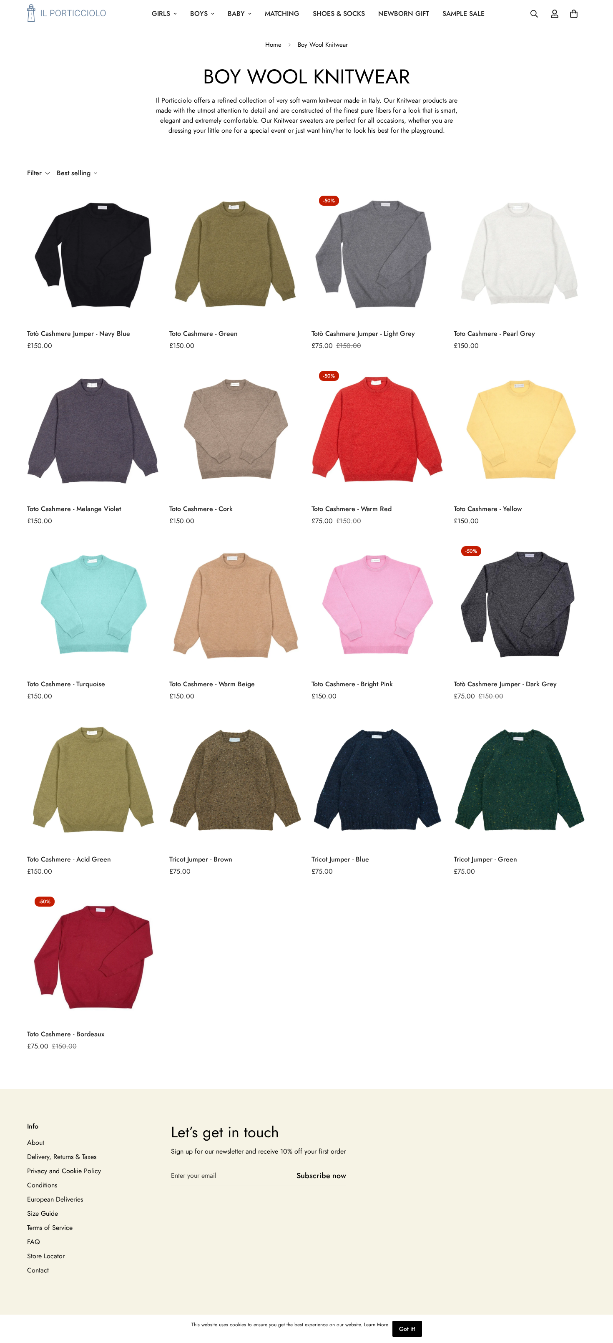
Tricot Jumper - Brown (200, 859)
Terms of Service (50, 1228)
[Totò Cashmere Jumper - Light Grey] (378, 254)
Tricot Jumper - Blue (340, 859)
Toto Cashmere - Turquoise (66, 684)
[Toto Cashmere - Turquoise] (93, 605)
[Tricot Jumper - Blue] (378, 780)
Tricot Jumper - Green (485, 859)
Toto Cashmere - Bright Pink (352, 684)
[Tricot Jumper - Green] (520, 780)
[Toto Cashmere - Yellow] (520, 429)
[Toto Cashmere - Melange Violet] (93, 429)
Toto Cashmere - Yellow (488, 509)
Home (273, 44)
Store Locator (46, 1256)
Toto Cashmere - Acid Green (69, 859)
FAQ (33, 1242)
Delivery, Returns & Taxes (61, 1157)
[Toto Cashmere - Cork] (235, 429)
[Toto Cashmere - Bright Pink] (378, 605)
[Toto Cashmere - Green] (235, 254)
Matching (282, 13)
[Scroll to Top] (596, 1297)
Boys (199, 13)
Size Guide (42, 1214)
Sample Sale (463, 13)
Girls (161, 13)
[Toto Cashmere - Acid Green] (93, 780)
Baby (236, 13)
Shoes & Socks (339, 13)
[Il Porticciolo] (66, 13)
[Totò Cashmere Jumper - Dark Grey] (520, 605)
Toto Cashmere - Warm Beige (212, 684)
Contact (38, 1270)
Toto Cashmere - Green (203, 333)
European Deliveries (55, 1199)
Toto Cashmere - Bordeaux (65, 1034)
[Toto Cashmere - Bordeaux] (93, 955)
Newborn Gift (403, 13)
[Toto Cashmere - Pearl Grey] (520, 254)
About (35, 1143)
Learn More (376, 1324)
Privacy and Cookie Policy (64, 1171)
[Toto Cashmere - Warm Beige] (235, 605)
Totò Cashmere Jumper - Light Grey (363, 333)
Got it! (407, 1329)
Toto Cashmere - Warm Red (352, 509)
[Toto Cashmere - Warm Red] (378, 429)
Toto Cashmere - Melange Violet (74, 509)
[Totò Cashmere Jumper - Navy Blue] (93, 254)
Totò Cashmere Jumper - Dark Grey (505, 684)
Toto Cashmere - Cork (201, 509)
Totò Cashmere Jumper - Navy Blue (78, 333)
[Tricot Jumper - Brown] (235, 780)
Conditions (42, 1185)
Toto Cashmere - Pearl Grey (494, 333)
